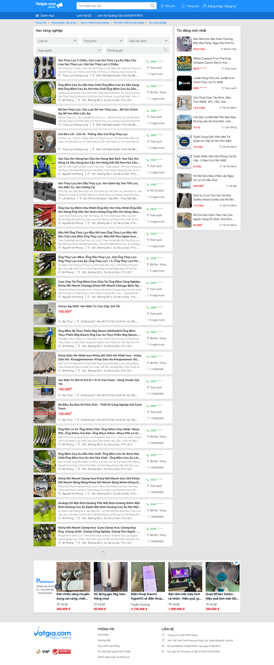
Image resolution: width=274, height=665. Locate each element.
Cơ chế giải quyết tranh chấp (114, 651)
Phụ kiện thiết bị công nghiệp (129, 22)
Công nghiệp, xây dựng (63, 22)
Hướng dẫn (104, 640)
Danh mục (47, 15)
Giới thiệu (103, 634)
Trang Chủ (41, 22)
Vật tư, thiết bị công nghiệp (95, 22)
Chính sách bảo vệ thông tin (114, 657)
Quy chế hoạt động (109, 645)
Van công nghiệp (157, 22)
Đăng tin (170, 6)
